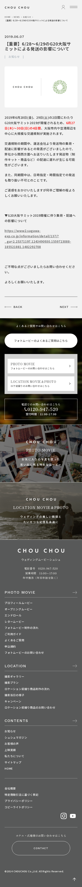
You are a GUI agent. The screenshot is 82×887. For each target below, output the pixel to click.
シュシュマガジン (16, 737)
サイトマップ (13, 762)
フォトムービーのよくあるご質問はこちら (41, 341)
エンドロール (13, 615)
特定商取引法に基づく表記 (22, 795)
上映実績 (10, 750)
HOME (8, 16)
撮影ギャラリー (14, 676)
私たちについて (14, 756)
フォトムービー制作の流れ (22, 628)
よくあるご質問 (14, 640)
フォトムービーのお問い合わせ (24, 652)
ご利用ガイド (13, 634)
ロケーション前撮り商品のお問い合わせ (30, 707)
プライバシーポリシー (19, 801)
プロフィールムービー (19, 603)
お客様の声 (12, 743)
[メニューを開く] (73, 7)
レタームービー (14, 621)
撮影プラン (12, 682)
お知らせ (27, 16)
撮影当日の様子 (14, 695)
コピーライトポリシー (19, 807)
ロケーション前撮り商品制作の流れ (27, 689)
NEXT (64, 307)
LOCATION (15, 666)
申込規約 (10, 646)
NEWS (17, 16)
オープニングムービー (19, 609)
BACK (17, 307)
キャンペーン (13, 701)
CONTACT (41, 848)
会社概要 (10, 788)
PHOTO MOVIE (20, 592)
